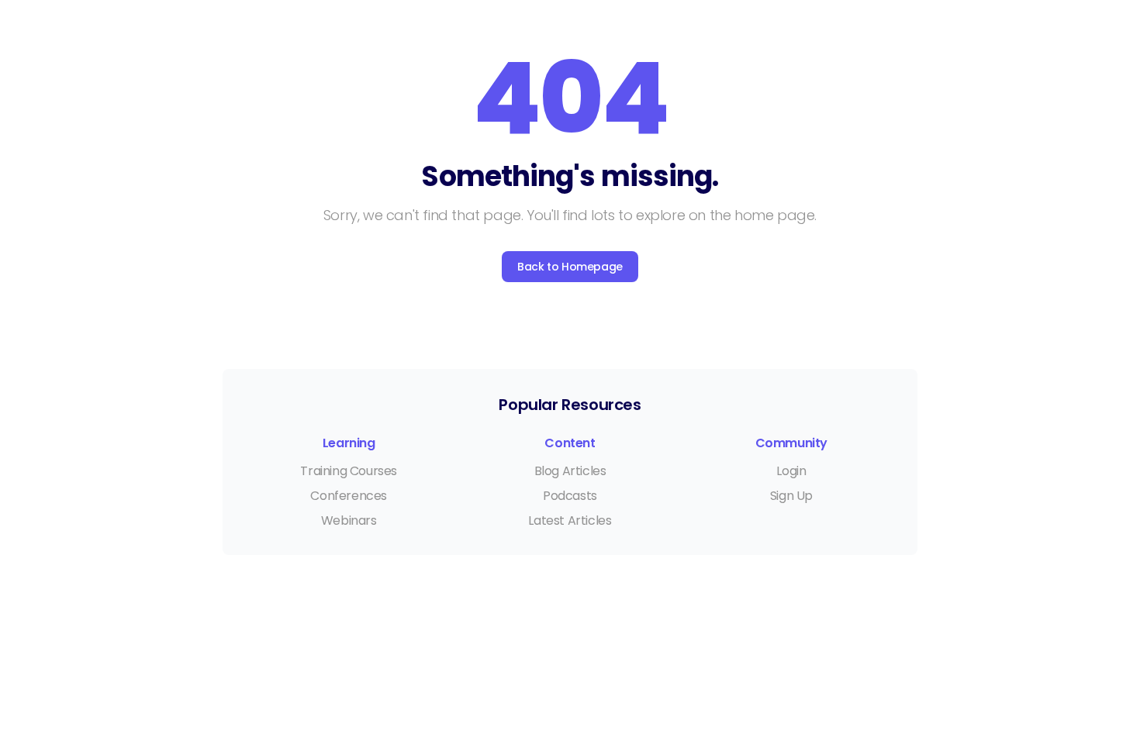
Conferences (348, 496)
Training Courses (348, 471)
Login (791, 471)
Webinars (349, 520)
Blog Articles (570, 471)
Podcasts (570, 496)
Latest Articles (569, 520)
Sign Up (791, 496)
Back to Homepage (570, 266)
